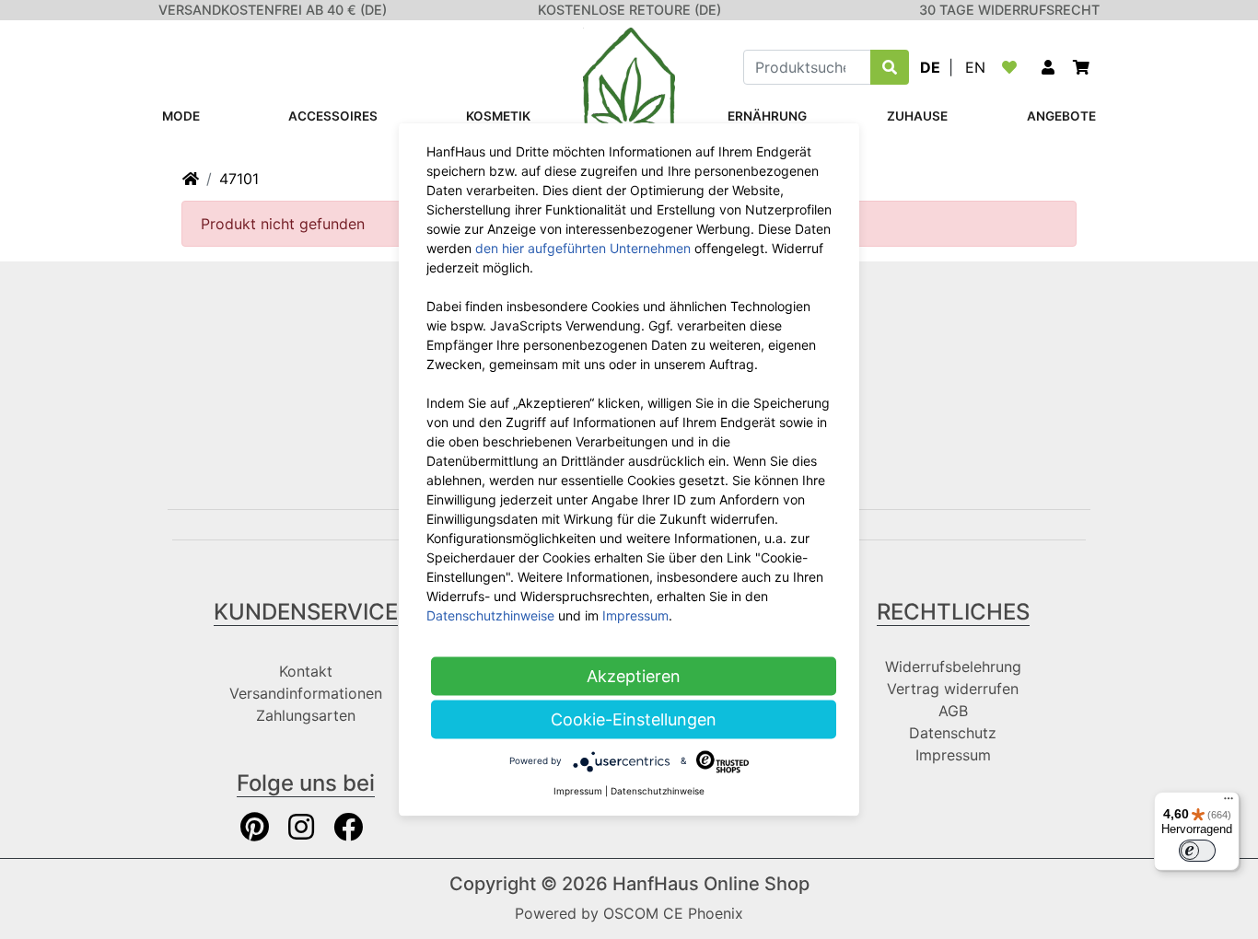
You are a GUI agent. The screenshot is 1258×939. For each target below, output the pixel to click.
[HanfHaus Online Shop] (629, 88)
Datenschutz (952, 733)
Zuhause (917, 116)
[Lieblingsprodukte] (1013, 67)
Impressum (953, 755)
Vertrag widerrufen (953, 688)
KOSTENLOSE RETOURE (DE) (629, 9)
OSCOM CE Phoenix (673, 913)
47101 (239, 178)
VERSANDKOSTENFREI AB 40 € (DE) (272, 9)
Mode (181, 116)
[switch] (1197, 851)
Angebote (1061, 116)
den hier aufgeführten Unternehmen (583, 248)
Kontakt (305, 671)
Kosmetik (498, 116)
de (930, 67)
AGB (953, 710)
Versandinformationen (305, 693)
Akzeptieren (634, 676)
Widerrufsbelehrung (953, 666)
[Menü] (1228, 803)
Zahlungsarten (305, 715)
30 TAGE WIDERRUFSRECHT (1009, 9)
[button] (1048, 67)
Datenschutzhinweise (490, 615)
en (975, 67)
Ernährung (767, 116)
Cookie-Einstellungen (633, 719)
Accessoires (333, 116)
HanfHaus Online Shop (711, 884)
